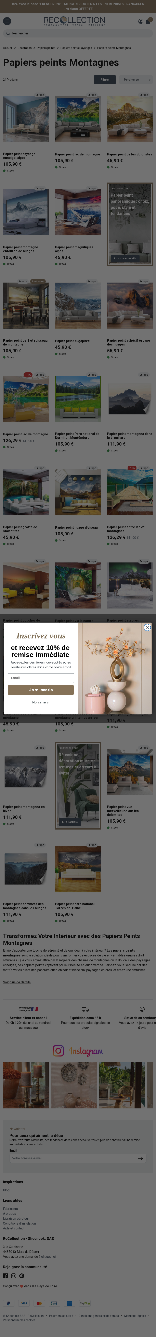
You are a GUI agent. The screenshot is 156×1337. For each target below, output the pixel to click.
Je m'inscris (41, 690)
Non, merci (41, 702)
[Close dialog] (147, 627)
